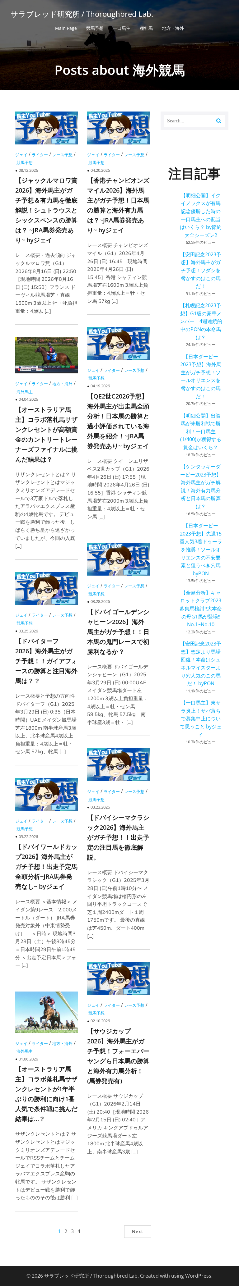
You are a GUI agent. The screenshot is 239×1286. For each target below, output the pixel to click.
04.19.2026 (100, 386)
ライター (40, 154)
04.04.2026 (28, 399)
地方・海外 (173, 28)
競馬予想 (95, 28)
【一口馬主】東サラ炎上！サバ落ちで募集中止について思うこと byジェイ (201, 718)
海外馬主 (24, 391)
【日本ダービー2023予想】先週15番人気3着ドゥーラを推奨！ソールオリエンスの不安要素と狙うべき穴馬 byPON (201, 549)
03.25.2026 (28, 631)
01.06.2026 (28, 1059)
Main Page (66, 28)
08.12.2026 (28, 170)
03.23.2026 (100, 807)
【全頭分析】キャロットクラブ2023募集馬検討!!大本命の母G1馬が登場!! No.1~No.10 (201, 608)
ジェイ (21, 154)
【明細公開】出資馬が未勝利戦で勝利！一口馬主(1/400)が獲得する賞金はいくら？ (200, 431)
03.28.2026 (100, 601)
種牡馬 (146, 28)
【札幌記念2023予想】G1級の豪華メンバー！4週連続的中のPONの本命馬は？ (201, 321)
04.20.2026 (100, 170)
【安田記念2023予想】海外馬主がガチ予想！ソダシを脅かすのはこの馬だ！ (200, 270)
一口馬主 (121, 28)
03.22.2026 (28, 836)
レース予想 (62, 154)
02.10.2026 (100, 1021)
